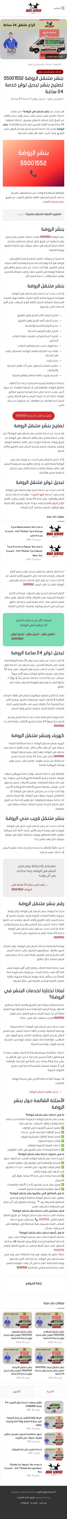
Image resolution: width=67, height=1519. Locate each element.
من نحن (43, 1503)
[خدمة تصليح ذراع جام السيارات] (53, 1454)
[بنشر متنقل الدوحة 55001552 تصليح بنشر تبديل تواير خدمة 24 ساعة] (17, 1356)
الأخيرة (50, 1391)
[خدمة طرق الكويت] (33, 8)
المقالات (24, 1503)
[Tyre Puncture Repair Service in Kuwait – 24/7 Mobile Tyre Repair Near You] (54, 551)
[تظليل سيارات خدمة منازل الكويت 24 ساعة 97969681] (53, 1407)
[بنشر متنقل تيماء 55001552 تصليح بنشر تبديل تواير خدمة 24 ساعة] (49, 1356)
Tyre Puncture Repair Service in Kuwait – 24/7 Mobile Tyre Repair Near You (24, 551)
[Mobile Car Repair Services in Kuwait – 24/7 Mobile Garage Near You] (53, 1469)
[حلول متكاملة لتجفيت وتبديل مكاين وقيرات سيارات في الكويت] (53, 1439)
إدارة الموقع (34, 1283)
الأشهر (16, 1391)
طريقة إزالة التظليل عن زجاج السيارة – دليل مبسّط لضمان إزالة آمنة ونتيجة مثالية (23, 1421)
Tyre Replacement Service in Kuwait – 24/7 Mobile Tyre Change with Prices (24, 531)
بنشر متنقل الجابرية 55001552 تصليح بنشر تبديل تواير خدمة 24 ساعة (18, 1334)
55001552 (33, 163)
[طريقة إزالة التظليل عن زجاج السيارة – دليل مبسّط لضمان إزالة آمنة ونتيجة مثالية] (53, 1422)
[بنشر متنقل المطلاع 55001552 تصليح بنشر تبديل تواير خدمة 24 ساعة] (49, 1320)
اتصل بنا (34, 1503)
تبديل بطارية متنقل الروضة (43, 1091)
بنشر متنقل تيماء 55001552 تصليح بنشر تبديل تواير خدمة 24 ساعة (49, 1370)
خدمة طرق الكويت (41, 494)
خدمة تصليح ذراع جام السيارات (26, 1449)
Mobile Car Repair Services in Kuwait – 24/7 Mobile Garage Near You (23, 1468)
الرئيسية (58, 64)
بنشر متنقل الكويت (53, 201)
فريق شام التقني (26, 1497)
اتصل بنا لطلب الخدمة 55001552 (33, 415)
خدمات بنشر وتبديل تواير (40, 64)
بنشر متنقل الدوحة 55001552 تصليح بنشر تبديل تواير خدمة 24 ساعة (18, 1370)
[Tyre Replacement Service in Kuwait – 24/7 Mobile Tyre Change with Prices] (54, 531)
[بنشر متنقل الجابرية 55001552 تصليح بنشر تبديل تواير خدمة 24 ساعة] (17, 1320)
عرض (21, 214)
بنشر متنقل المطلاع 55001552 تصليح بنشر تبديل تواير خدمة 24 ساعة (50, 1334)
